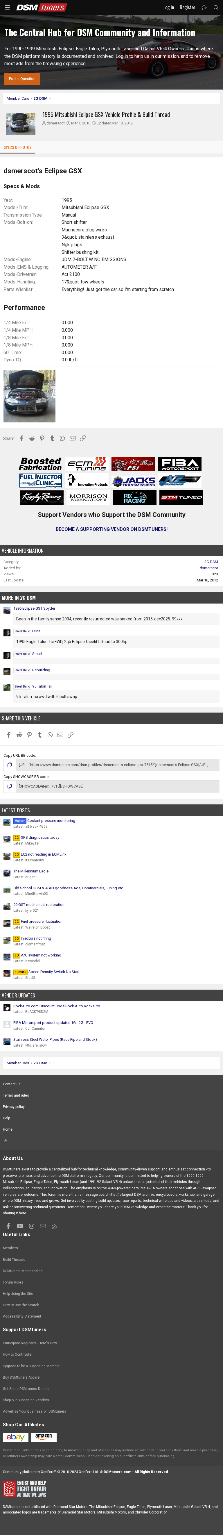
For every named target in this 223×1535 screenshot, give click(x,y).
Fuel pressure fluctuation (38, 921)
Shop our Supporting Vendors (26, 1400)
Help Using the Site (18, 1294)
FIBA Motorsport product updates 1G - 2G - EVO (53, 1022)
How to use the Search (21, 1305)
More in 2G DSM (19, 597)
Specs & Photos (17, 147)
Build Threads (14, 1260)
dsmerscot (55, 123)
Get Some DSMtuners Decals (26, 1389)
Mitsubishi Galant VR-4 (192, 1507)
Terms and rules (16, 1095)
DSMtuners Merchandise (23, 1271)
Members (10, 1248)
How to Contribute (17, 1354)
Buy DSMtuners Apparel (21, 1377)
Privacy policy (14, 1107)
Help (6, 1118)
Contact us (12, 1084)
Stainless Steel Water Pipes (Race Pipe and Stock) (55, 1039)
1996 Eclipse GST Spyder (34, 608)
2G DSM (211, 562)
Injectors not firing (33, 938)
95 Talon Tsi (33, 686)
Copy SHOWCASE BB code (25, 776)
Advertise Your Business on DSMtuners (34, 1411)
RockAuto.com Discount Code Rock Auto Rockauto (56, 1006)
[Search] (216, 7)
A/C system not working (38, 955)
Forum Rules (13, 1282)
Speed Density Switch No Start (47, 972)
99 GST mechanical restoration (38, 904)
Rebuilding (32, 670)
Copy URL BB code (19, 755)
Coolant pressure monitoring (45, 820)
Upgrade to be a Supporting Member (31, 1366)
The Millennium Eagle (30, 871)
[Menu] (7, 7)
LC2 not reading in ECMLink (40, 854)
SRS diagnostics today (37, 837)
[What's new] (204, 7)
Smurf (28, 654)
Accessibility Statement (22, 1316)
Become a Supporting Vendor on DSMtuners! (112, 529)
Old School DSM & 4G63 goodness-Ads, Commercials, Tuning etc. (68, 888)
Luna (27, 631)
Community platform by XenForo (51, 1472)
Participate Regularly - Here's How (30, 1343)
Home (7, 1129)
